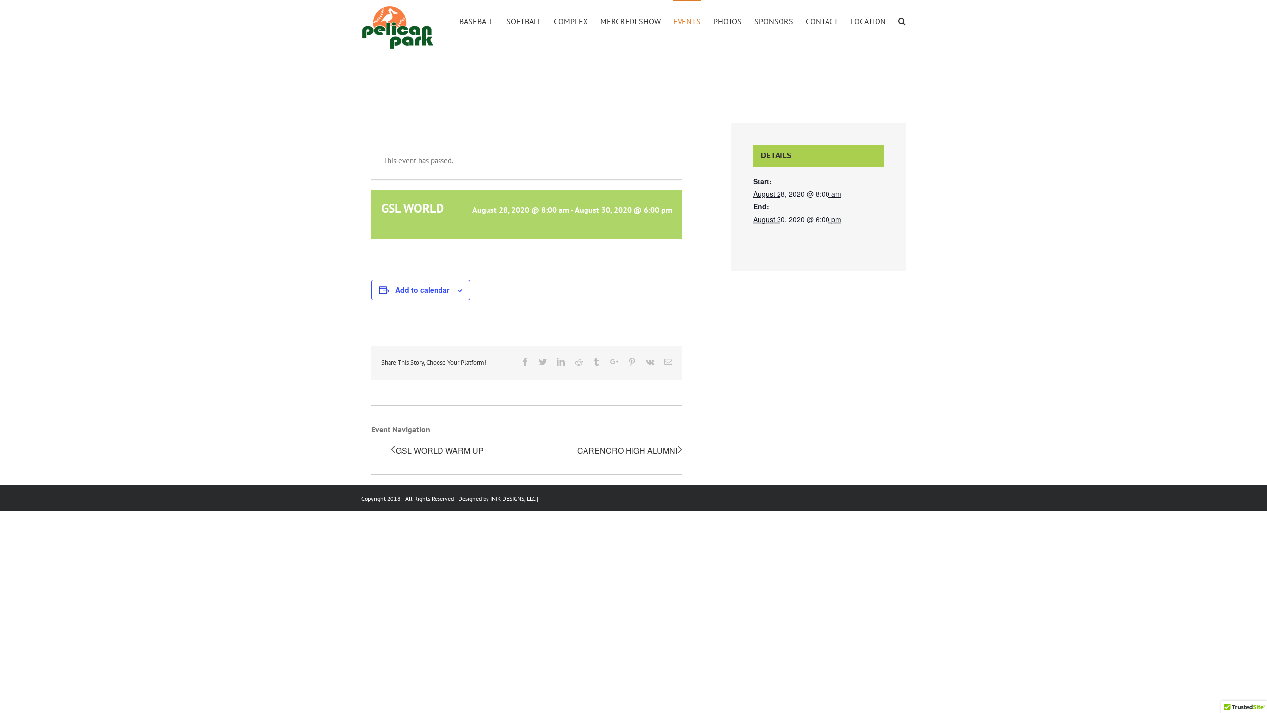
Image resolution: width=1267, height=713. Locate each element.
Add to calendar (422, 290)
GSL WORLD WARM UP (440, 450)
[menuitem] (482, 21)
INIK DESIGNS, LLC (513, 498)
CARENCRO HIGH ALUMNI (627, 450)
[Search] (902, 21)
